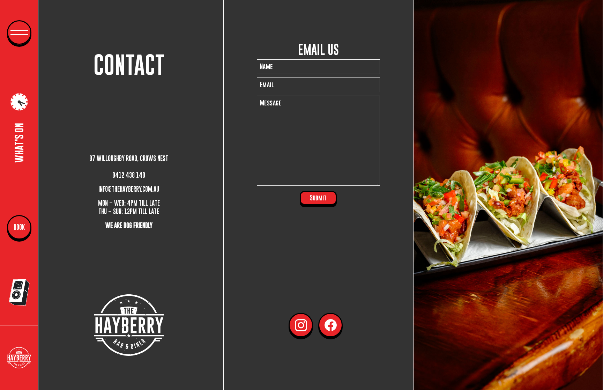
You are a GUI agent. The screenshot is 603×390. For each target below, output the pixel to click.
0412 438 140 (128, 175)
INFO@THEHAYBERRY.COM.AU (128, 189)
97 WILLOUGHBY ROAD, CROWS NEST (128, 158)
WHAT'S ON (19, 143)
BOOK (19, 227)
